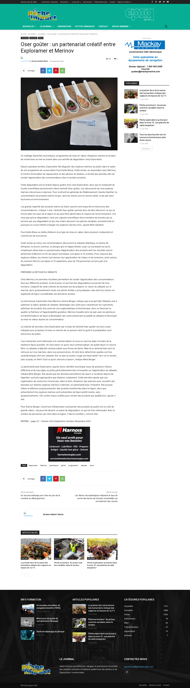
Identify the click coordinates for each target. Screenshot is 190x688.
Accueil (23, 34)
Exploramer (33, 465)
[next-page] (27, 574)
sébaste (84, 465)
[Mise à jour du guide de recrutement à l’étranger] (27, 622)
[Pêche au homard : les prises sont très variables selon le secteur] (69, 549)
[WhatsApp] (62, 70)
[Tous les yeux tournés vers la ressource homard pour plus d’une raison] (131, 138)
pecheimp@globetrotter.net (138, 666)
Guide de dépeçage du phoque (50, 631)
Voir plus (145, 149)
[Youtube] (167, 2)
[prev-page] (22, 574)
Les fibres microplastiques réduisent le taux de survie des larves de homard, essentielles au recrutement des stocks (96, 498)
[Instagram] (156, 2)
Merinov (43, 465)
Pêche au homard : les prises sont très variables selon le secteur (153, 108)
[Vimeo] (163, 2)
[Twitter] (160, 2)
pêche (63, 465)
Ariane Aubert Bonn (40, 61)
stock (92, 465)
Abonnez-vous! (155, 685)
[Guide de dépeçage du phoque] (27, 635)
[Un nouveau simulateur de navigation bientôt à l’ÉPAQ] (27, 609)
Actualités (41, 34)
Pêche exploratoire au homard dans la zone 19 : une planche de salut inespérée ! (102, 565)
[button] (166, 26)
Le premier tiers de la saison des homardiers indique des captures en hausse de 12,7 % (36, 565)
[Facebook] (152, 2)
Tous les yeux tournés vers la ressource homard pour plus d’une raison (153, 137)
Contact (166, 685)
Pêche (41, 38)
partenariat (54, 465)
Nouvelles (32, 34)
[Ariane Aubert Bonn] (25, 61)
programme (73, 465)
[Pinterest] (56, 70)
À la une (24, 558)
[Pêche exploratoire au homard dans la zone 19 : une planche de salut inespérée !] (102, 549)
